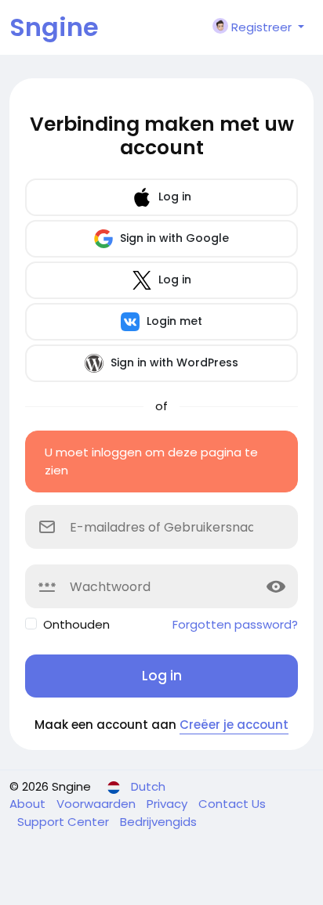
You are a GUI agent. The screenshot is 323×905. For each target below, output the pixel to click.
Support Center (64, 821)
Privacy (169, 803)
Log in (173, 196)
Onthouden (76, 624)
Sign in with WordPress (172, 362)
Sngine (54, 27)
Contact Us (232, 803)
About (29, 803)
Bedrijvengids (158, 821)
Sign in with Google (173, 238)
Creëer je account (234, 724)
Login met (172, 321)
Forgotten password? (235, 624)
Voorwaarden (97, 803)
